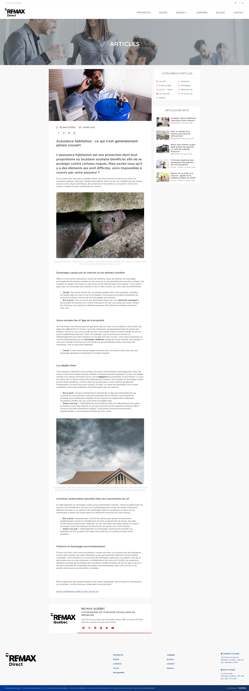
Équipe (163, 13)
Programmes (119, 673)
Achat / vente (165, 90)
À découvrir (164, 86)
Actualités (164, 94)
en (242, 3)
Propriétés (144, 13)
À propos (117, 664)
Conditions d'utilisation (122, 688)
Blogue (220, 13)
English (170, 668)
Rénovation (186, 90)
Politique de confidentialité (100, 688)
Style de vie (186, 94)
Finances (185, 81)
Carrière (202, 13)
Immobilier (185, 86)
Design (161, 98)
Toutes (162, 81)
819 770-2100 (231, 679)
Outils (116, 668)
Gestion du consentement (144, 688)
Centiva (242, 688)
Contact (238, 13)
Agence (180, 13)
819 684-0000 (231, 662)
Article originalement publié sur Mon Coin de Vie (77, 591)
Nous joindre (14, 3)
